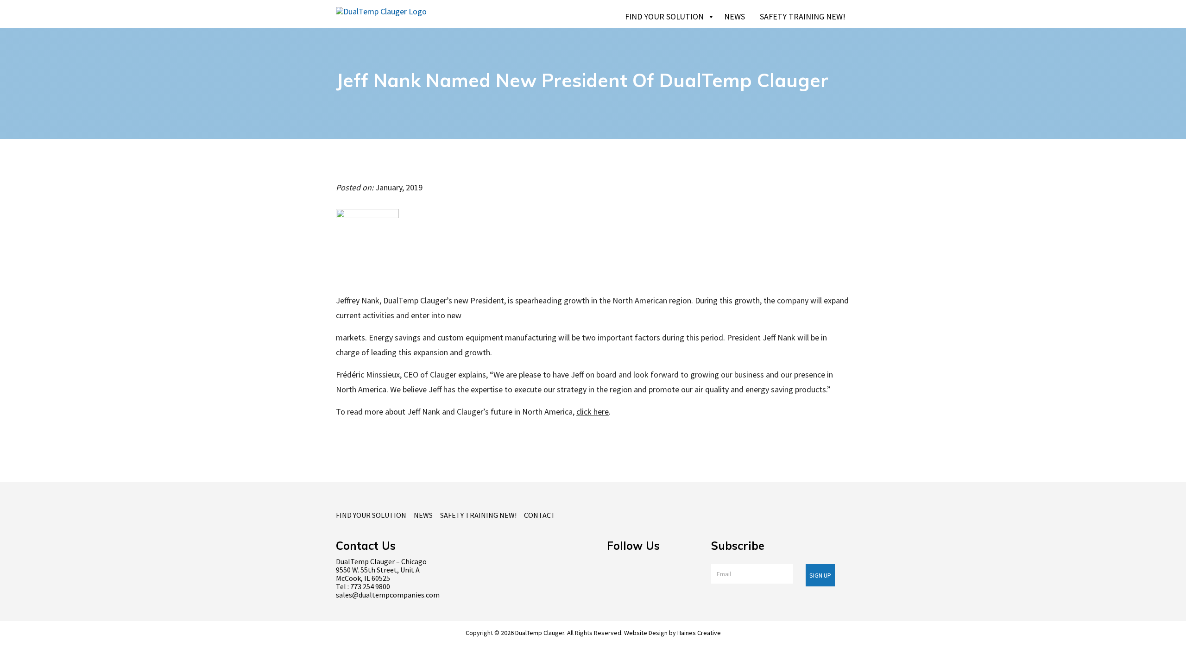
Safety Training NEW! (802, 16)
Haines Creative (699, 633)
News (734, 16)
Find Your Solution (664, 16)
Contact (539, 515)
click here (592, 411)
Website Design (646, 633)
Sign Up (820, 575)
